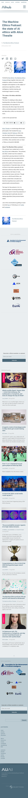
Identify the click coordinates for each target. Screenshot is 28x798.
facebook (3, 753)
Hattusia (14, 133)
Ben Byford (11, 78)
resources (7, 2)
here (8, 205)
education (3, 735)
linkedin (3, 751)
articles (2, 732)
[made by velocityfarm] (14, 787)
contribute (17, 2)
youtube (3, 758)
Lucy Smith (5, 398)
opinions (3, 733)
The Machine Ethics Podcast (11, 43)
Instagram (7, 207)
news (2, 730)
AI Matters (4, 529)
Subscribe (14, 360)
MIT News (4, 433)
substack (3, 750)
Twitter (22, 205)
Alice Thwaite (6, 128)
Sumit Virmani (20, 529)
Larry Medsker (11, 529)
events (12, 2)
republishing (23, 2)
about (2, 2)
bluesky (3, 756)
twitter (2, 755)
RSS (2, 747)
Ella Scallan (5, 639)
